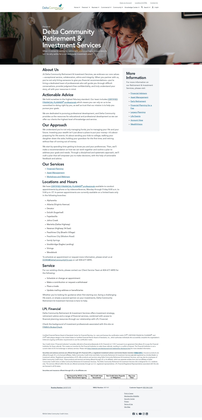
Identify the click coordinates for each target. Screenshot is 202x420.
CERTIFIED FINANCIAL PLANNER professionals (73, 187)
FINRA (136, 353)
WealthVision (136, 124)
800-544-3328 (147, 387)
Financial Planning (55, 169)
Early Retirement (138, 101)
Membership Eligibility (131, 396)
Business (95, 7)
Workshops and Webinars (58, 177)
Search (146, 7)
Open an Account (126, 3)
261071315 (61, 387)
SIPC (140, 353)
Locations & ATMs (141, 3)
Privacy (126, 401)
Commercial (105, 7)
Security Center (129, 399)
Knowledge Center (131, 7)
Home (76, 7)
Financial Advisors (139, 93)
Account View (137, 120)
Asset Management (55, 173)
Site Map (127, 407)
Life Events (135, 116)
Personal (86, 7)
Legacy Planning (138, 112)
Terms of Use (128, 404)
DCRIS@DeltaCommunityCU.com (57, 260)
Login (156, 7)
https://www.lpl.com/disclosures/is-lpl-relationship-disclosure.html (109, 348)
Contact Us (154, 3)
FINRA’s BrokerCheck (52, 327)
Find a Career (128, 393)
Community (117, 7)
